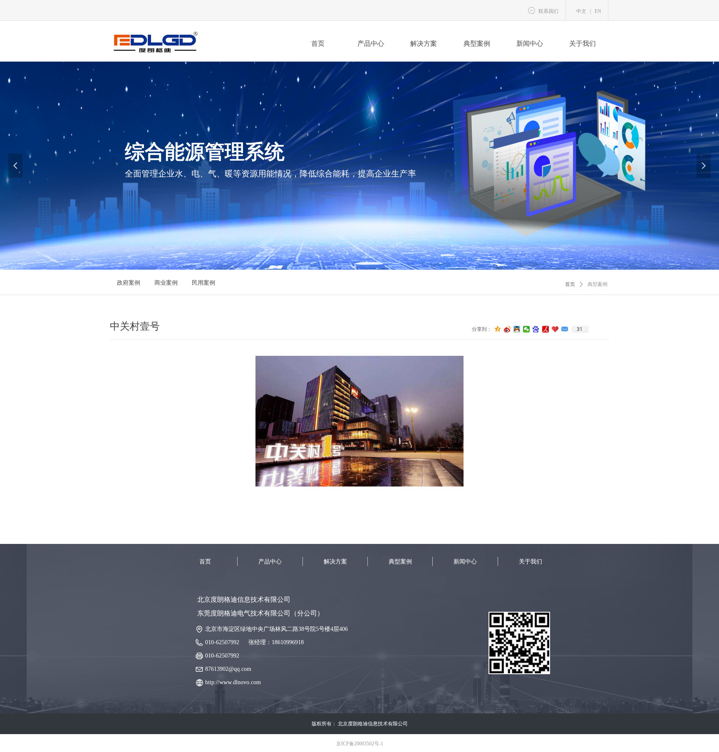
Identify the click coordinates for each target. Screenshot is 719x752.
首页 (570, 284)
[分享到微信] (526, 329)
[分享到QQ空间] (497, 329)
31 (580, 329)
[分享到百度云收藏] (555, 329)
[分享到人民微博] (545, 329)
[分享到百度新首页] (536, 329)
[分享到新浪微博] (507, 329)
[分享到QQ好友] (517, 329)
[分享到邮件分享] (564, 329)
